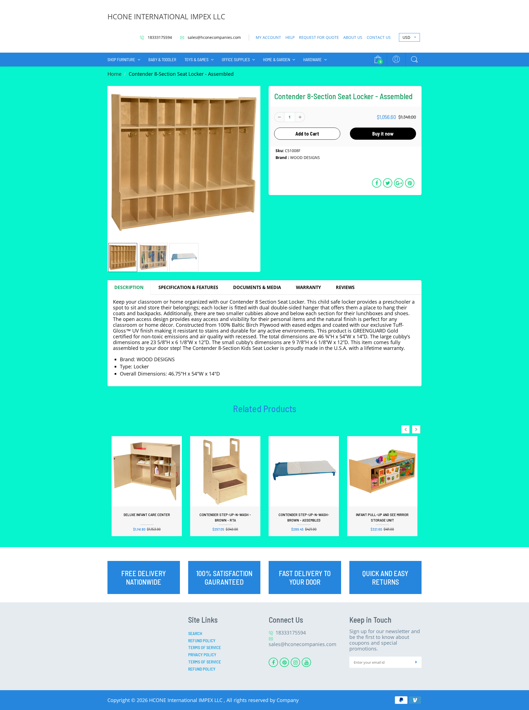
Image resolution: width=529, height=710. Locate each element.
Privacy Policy (202, 654)
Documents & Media (257, 287)
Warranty (308, 287)
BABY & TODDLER (162, 59)
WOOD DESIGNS (305, 157)
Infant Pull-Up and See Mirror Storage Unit (382, 517)
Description (129, 287)
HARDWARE (312, 59)
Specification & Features (188, 287)
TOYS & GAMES (197, 59)
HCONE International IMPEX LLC (186, 700)
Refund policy (201, 668)
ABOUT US (352, 37)
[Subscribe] (416, 662)
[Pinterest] (284, 662)
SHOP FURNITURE (121, 59)
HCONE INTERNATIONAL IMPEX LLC (166, 16)
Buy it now (383, 134)
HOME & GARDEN (276, 59)
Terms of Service (204, 647)
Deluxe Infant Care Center (147, 514)
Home (114, 74)
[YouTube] (306, 662)
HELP (290, 37)
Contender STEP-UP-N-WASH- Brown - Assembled (304, 517)
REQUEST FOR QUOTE (319, 37)
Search (195, 633)
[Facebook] (273, 662)
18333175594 (159, 37)
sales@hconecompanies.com (214, 37)
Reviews (345, 287)
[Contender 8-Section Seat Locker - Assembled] (183, 162)
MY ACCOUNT (268, 37)
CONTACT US (379, 37)
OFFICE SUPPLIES (236, 59)
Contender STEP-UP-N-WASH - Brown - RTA (225, 517)
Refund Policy (201, 640)
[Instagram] (295, 662)
